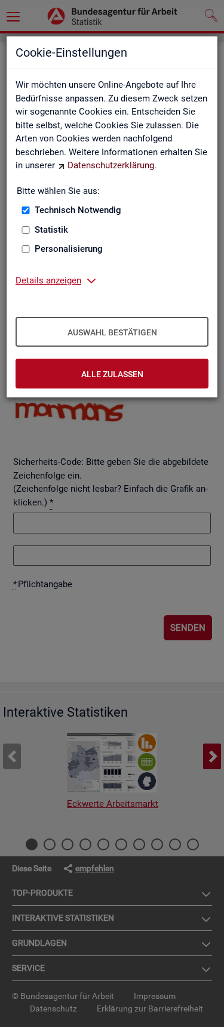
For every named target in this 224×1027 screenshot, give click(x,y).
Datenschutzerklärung (110, 165)
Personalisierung (69, 248)
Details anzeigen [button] (48, 280)
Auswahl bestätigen (112, 332)
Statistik (51, 229)
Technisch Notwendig (78, 210)
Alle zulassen (112, 374)
